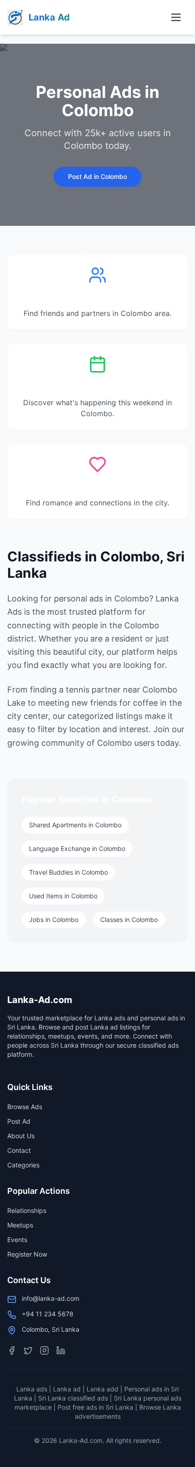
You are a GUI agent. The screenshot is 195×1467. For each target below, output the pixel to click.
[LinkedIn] (60, 1350)
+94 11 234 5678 (47, 1314)
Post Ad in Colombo (97, 176)
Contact (19, 1150)
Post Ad (18, 1121)
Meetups (20, 1225)
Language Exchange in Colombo (77, 848)
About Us (20, 1136)
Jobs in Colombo (53, 919)
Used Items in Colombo (63, 896)
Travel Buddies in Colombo (68, 872)
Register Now (27, 1254)
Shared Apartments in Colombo (75, 825)
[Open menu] (176, 17)
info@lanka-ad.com (50, 1298)
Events (17, 1239)
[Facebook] (11, 1350)
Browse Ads (24, 1106)
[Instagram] (44, 1350)
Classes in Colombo (129, 919)
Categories (23, 1165)
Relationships (26, 1210)
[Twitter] (28, 1350)
